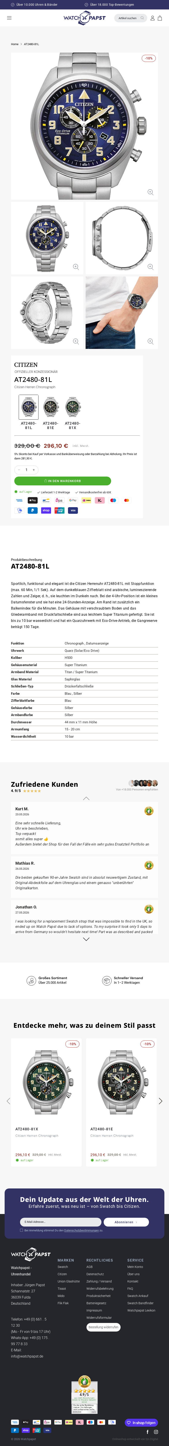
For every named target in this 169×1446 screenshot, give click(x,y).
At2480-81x (73, 425)
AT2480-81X (26, 1129)
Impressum (94, 1310)
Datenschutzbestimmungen (81, 1230)
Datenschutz (95, 1274)
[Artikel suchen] (142, 18)
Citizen (62, 1274)
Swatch (63, 1267)
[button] (160, 18)
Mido (61, 1296)
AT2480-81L (31, 44)
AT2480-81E (101, 1129)
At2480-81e (51, 425)
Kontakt (132, 1281)
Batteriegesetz (96, 1303)
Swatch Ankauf (137, 1296)
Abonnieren (124, 1222)
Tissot (62, 1288)
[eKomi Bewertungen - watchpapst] (84, 1394)
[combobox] (130, 18)
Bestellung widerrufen (103, 1327)
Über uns (133, 1274)
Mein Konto (135, 1267)
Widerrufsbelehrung (100, 1288)
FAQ (130, 1288)
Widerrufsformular (99, 1317)
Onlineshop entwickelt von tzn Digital (135, 1439)
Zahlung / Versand (99, 1281)
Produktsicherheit (98, 1296)
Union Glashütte (69, 1281)
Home (14, 44)
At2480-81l (29, 425)
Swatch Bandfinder (140, 1303)
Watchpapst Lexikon (141, 1310)
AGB (89, 1267)
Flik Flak (63, 1303)
